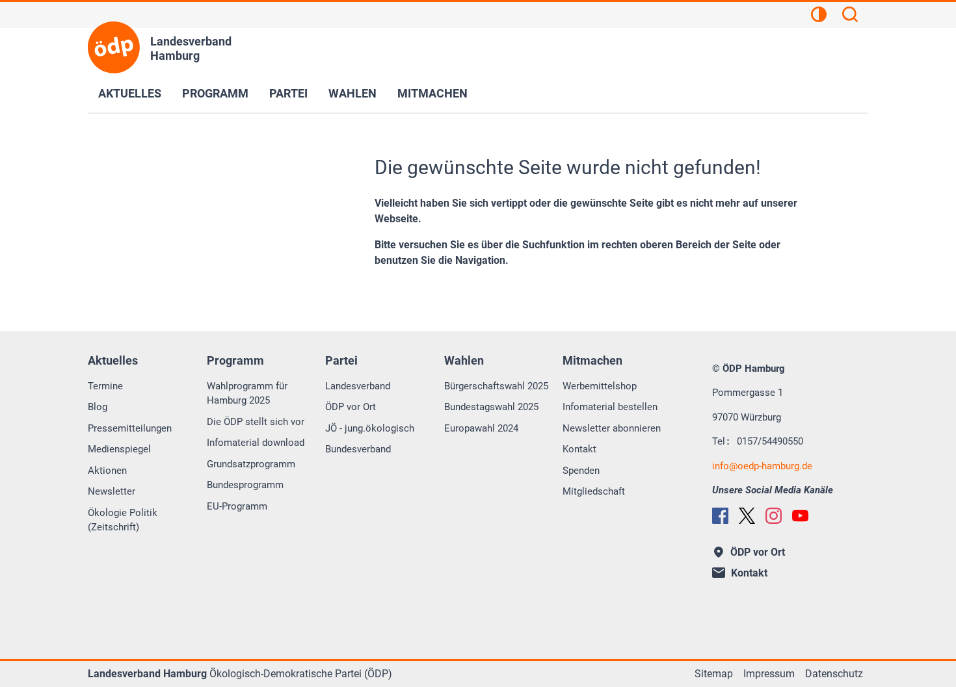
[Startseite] (114, 47)
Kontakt (579, 449)
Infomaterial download (255, 442)
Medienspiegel (119, 449)
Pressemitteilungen (130, 428)
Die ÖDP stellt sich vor (255, 422)
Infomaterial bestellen (610, 407)
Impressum (769, 674)
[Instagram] (773, 516)
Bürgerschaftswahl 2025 (496, 386)
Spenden (581, 470)
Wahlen (352, 93)
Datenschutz (834, 674)
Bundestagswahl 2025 (491, 407)
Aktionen (107, 470)
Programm (215, 93)
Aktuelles (129, 93)
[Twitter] (747, 516)
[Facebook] (720, 516)
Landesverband (357, 386)
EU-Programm (237, 506)
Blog (97, 407)
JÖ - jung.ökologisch (369, 428)
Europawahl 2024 (481, 428)
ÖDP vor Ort (350, 407)
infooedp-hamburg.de (762, 466)
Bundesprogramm (245, 485)
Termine (105, 386)
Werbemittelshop (600, 386)
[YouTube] (800, 516)
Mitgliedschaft (594, 491)
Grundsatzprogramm (251, 464)
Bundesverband (358, 449)
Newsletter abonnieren (612, 428)
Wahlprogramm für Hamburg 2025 (247, 393)
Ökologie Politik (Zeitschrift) (122, 520)
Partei (288, 93)
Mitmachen (432, 93)
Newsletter (111, 491)
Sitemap (714, 674)
